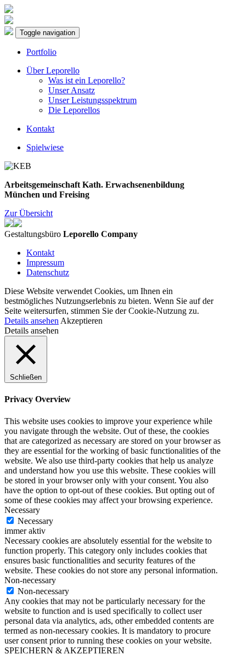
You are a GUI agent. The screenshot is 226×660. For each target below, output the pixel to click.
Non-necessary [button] (30, 580)
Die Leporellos (74, 110)
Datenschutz (47, 272)
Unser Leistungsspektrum (92, 100)
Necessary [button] (22, 510)
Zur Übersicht (28, 213)
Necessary (35, 521)
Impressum (45, 262)
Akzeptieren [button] (81, 320)
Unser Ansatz (71, 90)
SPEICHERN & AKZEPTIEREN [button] (64, 650)
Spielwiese (45, 147)
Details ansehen (31, 320)
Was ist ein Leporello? (86, 80)
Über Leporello (53, 70)
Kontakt (40, 128)
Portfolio (41, 52)
